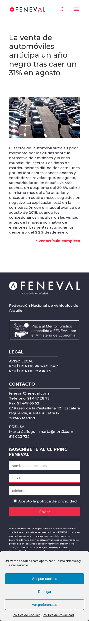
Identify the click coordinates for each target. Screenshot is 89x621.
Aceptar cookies (44, 579)
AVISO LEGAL (21, 361)
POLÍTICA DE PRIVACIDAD (33, 366)
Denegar (44, 592)
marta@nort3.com (56, 431)
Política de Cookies (26, 615)
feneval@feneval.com (29, 393)
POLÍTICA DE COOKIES (30, 371)
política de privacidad (57, 501)
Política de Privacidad (58, 615)
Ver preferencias (44, 605)
